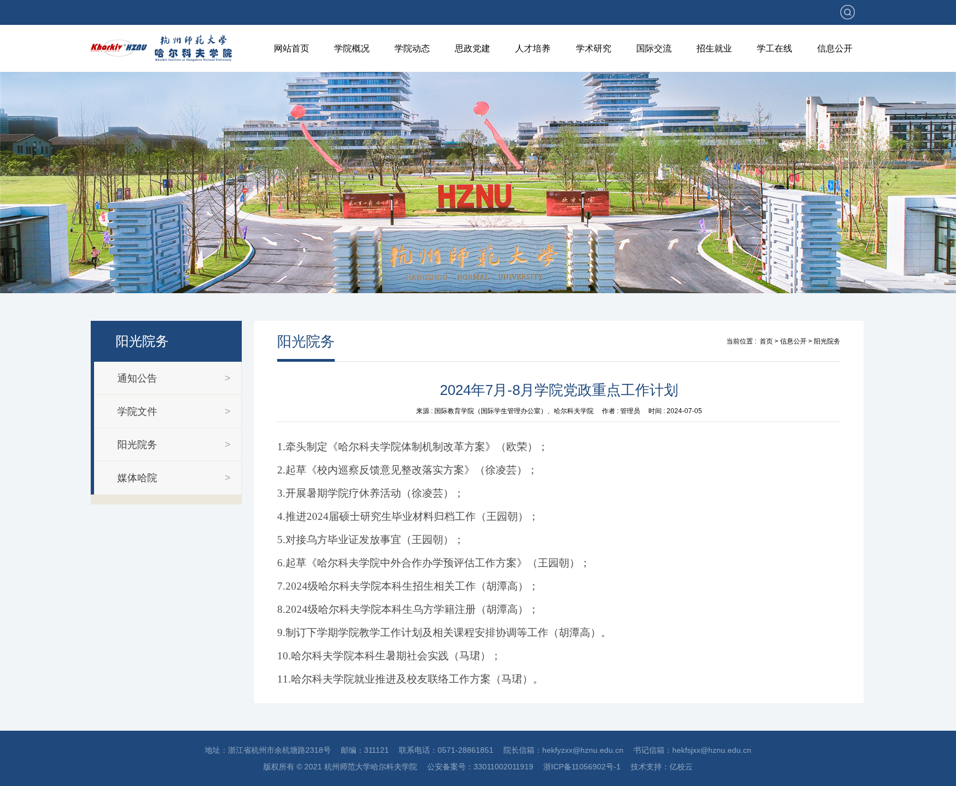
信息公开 (835, 48)
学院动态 (412, 48)
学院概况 (352, 48)
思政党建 (472, 48)
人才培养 (532, 48)
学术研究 (593, 48)
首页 (766, 341)
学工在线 (774, 48)
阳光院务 (827, 341)
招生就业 (714, 48)
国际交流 (654, 48)
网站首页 (291, 48)
